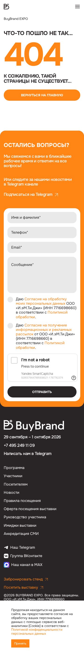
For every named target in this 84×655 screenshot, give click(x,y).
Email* (16, 247)
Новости (11, 492)
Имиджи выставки (20, 525)
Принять (20, 643)
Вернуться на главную (42, 95)
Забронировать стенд (23, 579)
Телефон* (19, 232)
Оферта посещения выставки (30, 508)
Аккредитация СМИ (21, 533)
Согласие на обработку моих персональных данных (41, 301)
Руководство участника (25, 517)
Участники (13, 475)
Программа (14, 467)
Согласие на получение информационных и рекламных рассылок (44, 329)
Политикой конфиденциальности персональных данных (36, 631)
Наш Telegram (22, 547)
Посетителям (16, 484)
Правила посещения (22, 500)
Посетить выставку (21, 587)
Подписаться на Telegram (28, 194)
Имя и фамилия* (26, 217)
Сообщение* (22, 264)
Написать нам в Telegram (28, 453)
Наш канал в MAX (26, 564)
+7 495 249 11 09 (19, 445)
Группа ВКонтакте (26, 556)
